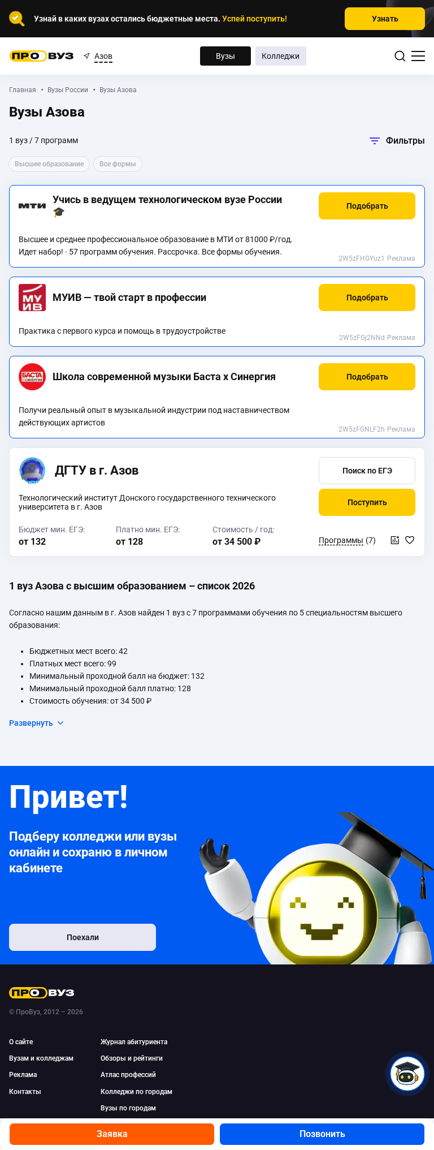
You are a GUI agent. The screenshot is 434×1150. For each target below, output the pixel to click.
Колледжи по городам (136, 1092)
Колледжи (281, 56)
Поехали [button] (83, 937)
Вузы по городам (128, 1108)
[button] (367, 205)
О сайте (21, 1042)
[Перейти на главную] (41, 56)
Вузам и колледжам (41, 1058)
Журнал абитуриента (134, 1042)
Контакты (25, 1092)
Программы (341, 540)
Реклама (401, 258)
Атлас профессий (128, 1075)
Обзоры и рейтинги (132, 1058)
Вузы (225, 56)
